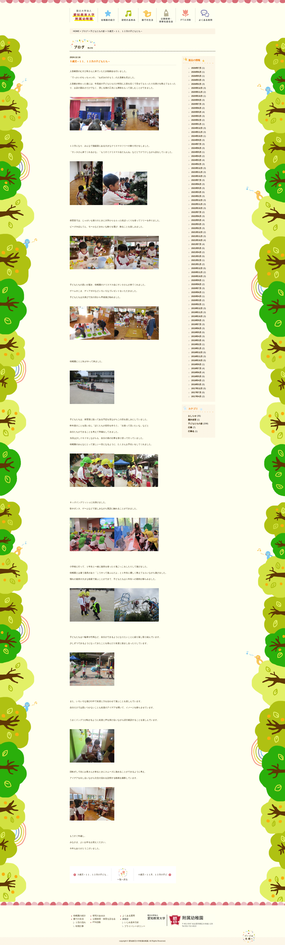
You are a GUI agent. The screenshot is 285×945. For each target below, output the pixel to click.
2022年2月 (196, 228)
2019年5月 (196, 332)
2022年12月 (197, 200)
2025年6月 (196, 108)
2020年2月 (196, 304)
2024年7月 (196, 144)
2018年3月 (196, 384)
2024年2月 (196, 164)
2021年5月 (196, 248)
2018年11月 (197, 356)
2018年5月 (196, 376)
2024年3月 (196, 160)
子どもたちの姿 (195, 423)
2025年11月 (197, 92)
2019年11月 (197, 312)
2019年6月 (196, 328)
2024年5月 (196, 152)
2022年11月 (197, 204)
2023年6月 (196, 184)
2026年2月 (196, 84)
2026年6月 (196, 72)
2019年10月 (197, 316)
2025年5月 (196, 112)
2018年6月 (196, 372)
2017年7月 (196, 392)
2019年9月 (196, 320)
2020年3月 (196, 300)
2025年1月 (196, 124)
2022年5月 (196, 220)
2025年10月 (197, 96)
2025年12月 (197, 88)
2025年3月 (196, 116)
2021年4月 (196, 252)
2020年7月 (196, 288)
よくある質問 (128, 915)
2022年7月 (196, 212)
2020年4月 (196, 296)
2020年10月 (197, 276)
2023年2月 (196, 196)
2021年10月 (197, 240)
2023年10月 (197, 176)
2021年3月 (196, 256)
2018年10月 (197, 360)
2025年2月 (196, 120)
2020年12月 (197, 268)
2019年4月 (196, 336)
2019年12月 (197, 308)
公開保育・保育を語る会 (104, 919)
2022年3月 (196, 224)
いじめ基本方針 (131, 922)
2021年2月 (196, 260)
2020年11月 (197, 272)
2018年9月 (196, 364)
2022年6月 (196, 216)
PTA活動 (97, 922)
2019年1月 (196, 348)
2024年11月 (197, 132)
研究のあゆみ (99, 915)
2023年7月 (196, 180)
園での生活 (78, 919)
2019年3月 (196, 340)
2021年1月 (196, 264)
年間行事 (79, 926)
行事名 (191, 431)
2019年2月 (196, 344)
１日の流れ (80, 922)
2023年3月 (196, 192)
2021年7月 (196, 244)
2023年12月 (197, 168)
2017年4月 (196, 396)
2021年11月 (197, 236)
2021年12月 (197, 232)
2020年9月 (196, 280)
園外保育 (192, 419)
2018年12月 (197, 352)
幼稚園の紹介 (79, 915)
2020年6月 (196, 292)
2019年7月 (196, 324)
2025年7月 (196, 104)
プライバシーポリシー (134, 926)
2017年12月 (197, 388)
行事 (190, 427)
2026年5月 (196, 76)
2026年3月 (196, 80)
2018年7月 (196, 368)
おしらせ (192, 416)
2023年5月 (196, 188)
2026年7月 (196, 68)
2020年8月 (196, 284)
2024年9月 (196, 140)
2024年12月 (197, 128)
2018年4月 (196, 380)
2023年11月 (197, 172)
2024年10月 (197, 136)
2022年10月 (197, 208)
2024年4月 (196, 156)
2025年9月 (196, 100)
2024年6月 (196, 148)
